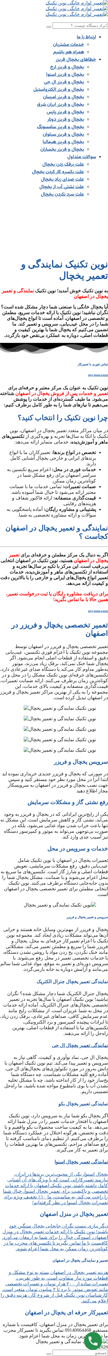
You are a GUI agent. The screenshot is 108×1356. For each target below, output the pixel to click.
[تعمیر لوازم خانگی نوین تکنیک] (77, 2)
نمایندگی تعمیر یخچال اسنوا (81, 1161)
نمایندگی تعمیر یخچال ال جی (80, 1045)
